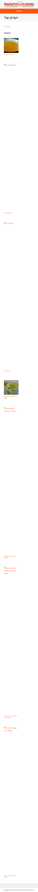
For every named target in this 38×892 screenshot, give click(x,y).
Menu (20, 11)
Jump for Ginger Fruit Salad (9, 876)
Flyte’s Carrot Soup (9, 55)
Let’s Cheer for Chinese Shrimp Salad (10, 716)
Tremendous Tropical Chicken (10, 557)
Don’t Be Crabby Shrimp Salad (10, 397)
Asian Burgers (8, 213)
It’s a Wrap (7, 371)
